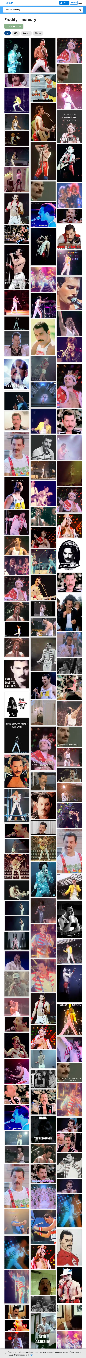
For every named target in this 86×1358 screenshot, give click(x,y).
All (8, 33)
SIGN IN (74, 2)
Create (65, 2)
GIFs (16, 33)
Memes (38, 33)
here (32, 1355)
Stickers (26, 33)
